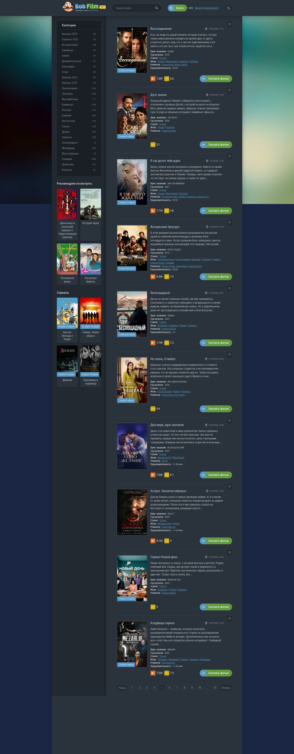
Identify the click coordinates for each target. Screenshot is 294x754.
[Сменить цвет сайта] (228, 8)
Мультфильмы (70, 99)
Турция (162, 58)
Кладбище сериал (162, 623)
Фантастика (68, 121)
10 (200, 687)
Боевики (194, 61)
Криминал (163, 325)
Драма (161, 61)
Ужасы (176, 523)
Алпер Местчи (168, 527)
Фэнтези (66, 110)
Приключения (157, 262)
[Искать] (156, 8)
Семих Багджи (169, 130)
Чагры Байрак (169, 593)
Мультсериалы (70, 153)
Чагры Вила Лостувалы (173, 394)
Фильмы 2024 (164, 523)
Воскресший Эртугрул (164, 227)
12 (215, 687)
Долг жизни (158, 95)
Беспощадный (160, 293)
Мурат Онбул (181, 64)
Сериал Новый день (163, 557)
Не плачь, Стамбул (162, 359)
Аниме (65, 55)
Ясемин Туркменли (187, 196)
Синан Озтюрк (169, 328)
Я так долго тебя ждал (165, 161)
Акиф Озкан (181, 266)
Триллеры (162, 659)
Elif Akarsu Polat (169, 196)
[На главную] (84, 8)
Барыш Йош (168, 64)
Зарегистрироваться (206, 8)
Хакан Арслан (195, 266)
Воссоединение (161, 29)
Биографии (68, 66)
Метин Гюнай (168, 266)
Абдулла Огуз (168, 662)
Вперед (226, 687)
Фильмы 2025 (164, 457)
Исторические (183, 259)
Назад (122, 687)
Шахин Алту (203, 196)
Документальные (166, 259)
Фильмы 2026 (69, 34)
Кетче (164, 460)
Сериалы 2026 (70, 39)
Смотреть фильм (218, 78)
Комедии (67, 159)
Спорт (65, 72)
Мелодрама (171, 61)
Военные (196, 259)
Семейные (67, 50)
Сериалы (183, 61)
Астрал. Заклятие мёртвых (168, 491)
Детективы (205, 659)
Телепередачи (69, 142)
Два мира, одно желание (167, 425)
